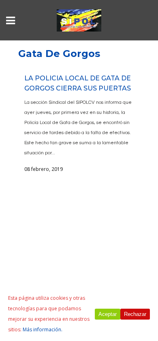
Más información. (42, 329)
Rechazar (135, 314)
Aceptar (107, 314)
